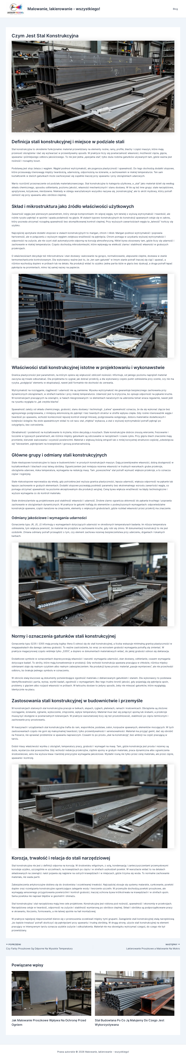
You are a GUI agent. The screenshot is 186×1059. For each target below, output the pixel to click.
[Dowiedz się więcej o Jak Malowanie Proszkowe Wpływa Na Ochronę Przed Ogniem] (51, 993)
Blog (175, 8)
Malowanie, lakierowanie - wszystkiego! (63, 9)
